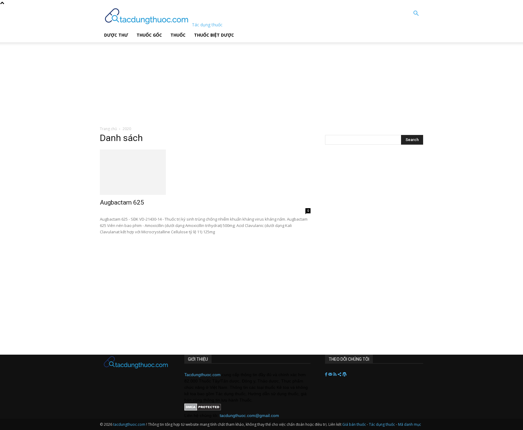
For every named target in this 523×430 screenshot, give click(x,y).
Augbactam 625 (122, 202)
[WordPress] (344, 374)
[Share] (340, 374)
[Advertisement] (154, 80)
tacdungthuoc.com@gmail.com (249, 415)
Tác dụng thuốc (382, 424)
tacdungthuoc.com (129, 424)
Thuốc (178, 35)
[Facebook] (326, 374)
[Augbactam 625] (205, 172)
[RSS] (335, 374)
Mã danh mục (409, 424)
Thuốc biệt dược (214, 35)
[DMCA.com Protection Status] (202, 409)
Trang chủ (108, 128)
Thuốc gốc (149, 35)
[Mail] (330, 374)
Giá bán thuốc (354, 424)
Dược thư (116, 35)
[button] (416, 14)
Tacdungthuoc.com (202, 374)
